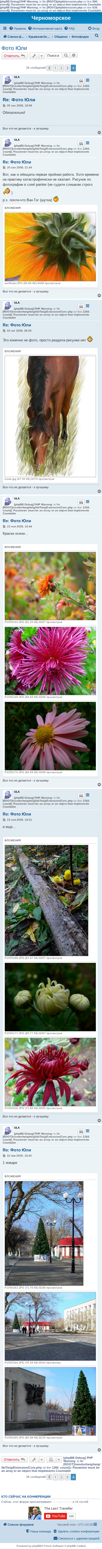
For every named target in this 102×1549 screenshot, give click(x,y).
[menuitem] (17, 28)
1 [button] (55, 67)
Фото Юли (14, 48)
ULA (17, 76)
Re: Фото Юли (19, 99)
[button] (49, 68)
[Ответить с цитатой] (81, 81)
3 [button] (67, 67)
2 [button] (61, 67)
